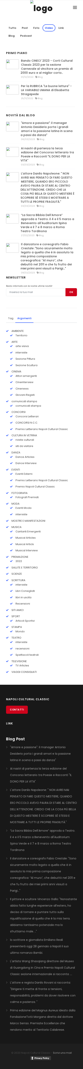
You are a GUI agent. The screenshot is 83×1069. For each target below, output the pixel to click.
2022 (18, 561)
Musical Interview (26, 550)
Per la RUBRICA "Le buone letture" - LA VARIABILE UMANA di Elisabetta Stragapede (46, 90)
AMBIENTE (17, 331)
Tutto (12, 28)
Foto (36, 28)
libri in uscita (23, 597)
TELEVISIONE (19, 661)
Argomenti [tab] (24, 318)
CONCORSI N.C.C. (26, 423)
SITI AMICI (17, 610)
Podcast (26, 36)
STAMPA (16, 627)
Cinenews (22, 389)
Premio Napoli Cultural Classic (35, 486)
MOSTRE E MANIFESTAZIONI (28, 521)
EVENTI (15, 470)
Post (25, 28)
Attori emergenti (26, 376)
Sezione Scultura (26, 365)
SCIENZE (16, 574)
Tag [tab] (10, 318)
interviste (21, 352)
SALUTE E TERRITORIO (24, 567)
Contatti (17, 709)
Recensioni (22, 604)
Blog (11, 36)
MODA (15, 504)
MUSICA (16, 527)
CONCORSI (18, 412)
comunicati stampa (24, 401)
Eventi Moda (23, 508)
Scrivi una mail (62, 1053)
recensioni (22, 648)
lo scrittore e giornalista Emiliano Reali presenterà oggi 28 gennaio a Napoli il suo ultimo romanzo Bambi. (39, 946)
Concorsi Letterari (27, 416)
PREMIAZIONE (19, 557)
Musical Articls (24, 544)
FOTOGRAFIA (19, 493)
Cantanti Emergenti (28, 531)
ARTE (14, 342)
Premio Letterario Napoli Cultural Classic (41, 429)
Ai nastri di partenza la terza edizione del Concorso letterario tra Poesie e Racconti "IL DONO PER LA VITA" (47, 154)
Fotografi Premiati (27, 497)
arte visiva (22, 346)
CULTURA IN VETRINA (24, 435)
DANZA (15, 452)
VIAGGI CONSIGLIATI (24, 672)
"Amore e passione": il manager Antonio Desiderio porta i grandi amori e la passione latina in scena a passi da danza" (47, 129)
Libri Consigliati (25, 591)
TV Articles (22, 665)
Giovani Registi (25, 395)
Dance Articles (24, 457)
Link (61, 28)
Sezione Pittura (25, 359)
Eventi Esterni (23, 474)
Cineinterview (24, 382)
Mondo (20, 631)
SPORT (15, 616)
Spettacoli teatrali (27, 655)
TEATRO (16, 638)
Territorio (21, 335)
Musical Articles (25, 538)
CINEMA (16, 371)
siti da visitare (24, 446)
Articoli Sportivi (25, 621)
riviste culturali (24, 440)
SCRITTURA (18, 580)
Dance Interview (26, 463)
